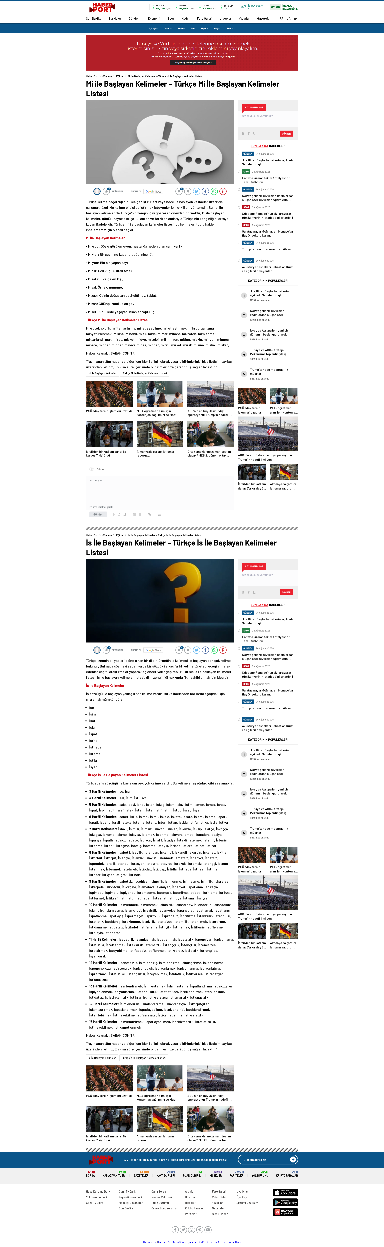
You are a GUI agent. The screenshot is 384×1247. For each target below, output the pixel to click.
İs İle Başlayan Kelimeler (102, 1057)
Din (193, 28)
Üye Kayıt (242, 1197)
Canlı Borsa (158, 1191)
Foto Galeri (204, 18)
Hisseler (215, 1174)
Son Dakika (93, 18)
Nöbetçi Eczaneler (131, 1202)
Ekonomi (154, 18)
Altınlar (190, 1191)
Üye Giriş (242, 1191)
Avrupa (168, 28)
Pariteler (237, 1174)
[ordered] (134, 514)
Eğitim (204, 28)
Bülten (181, 28)
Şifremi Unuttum (247, 1202)
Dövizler (190, 1197)
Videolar (225, 18)
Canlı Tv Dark (127, 1191)
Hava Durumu (165, 1174)
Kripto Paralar (287, 1174)
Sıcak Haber (220, 1214)
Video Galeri (219, 1197)
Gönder (98, 514)
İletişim (162, 1242)
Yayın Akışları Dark (131, 1197)
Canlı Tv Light (94, 1202)
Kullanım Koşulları (217, 1242)
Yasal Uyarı (235, 1242)
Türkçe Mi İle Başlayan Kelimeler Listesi (145, 373)
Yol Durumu (260, 1174)
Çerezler (192, 1242)
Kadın (186, 18)
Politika (231, 28)
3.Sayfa (153, 28)
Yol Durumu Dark (97, 1197)
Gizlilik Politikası (177, 1242)
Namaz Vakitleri (114, 1174)
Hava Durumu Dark (98, 1191)
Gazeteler (264, 18)
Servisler (115, 18)
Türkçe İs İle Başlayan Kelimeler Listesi (144, 1057)
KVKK (202, 1242)
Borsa (90, 1174)
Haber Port (92, 76)
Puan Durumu (192, 1174)
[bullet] (140, 514)
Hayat (217, 28)
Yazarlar (244, 18)
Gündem (134, 18)
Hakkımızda (150, 1242)
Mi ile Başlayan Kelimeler (102, 373)
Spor (171, 18)
